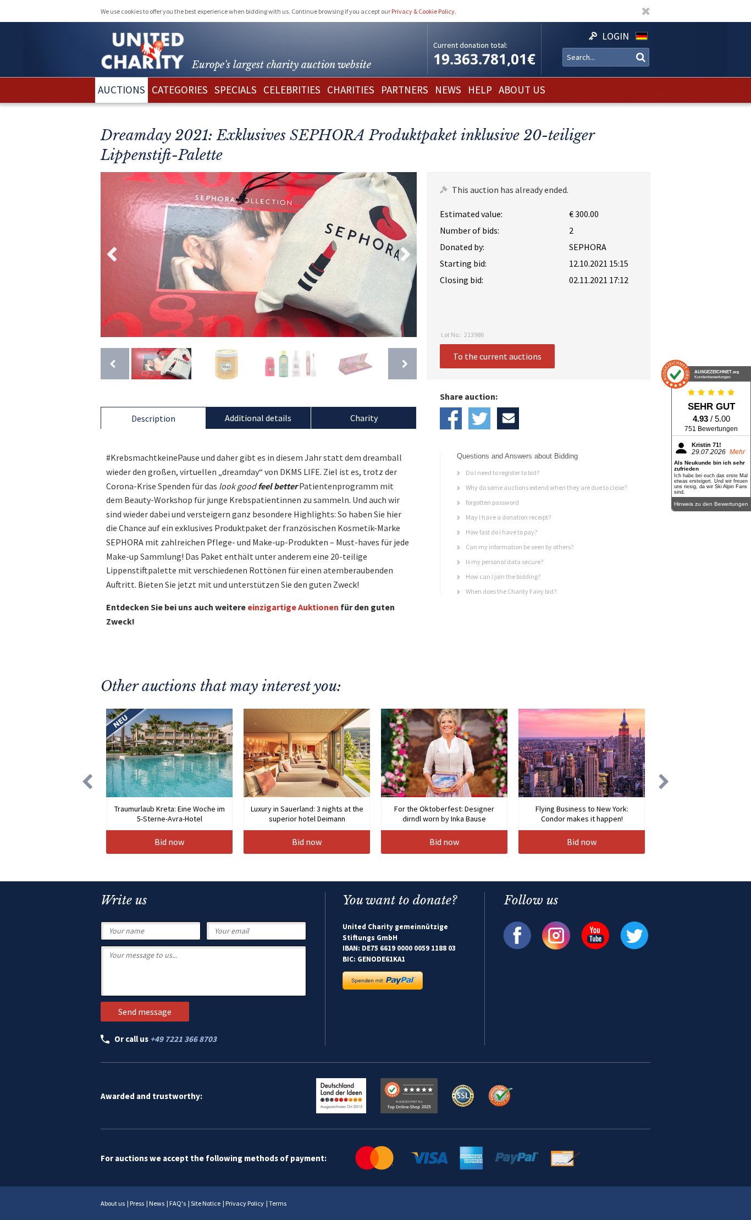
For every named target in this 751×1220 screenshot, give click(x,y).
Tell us (508, 418)
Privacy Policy (244, 1203)
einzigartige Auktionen (293, 606)
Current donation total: (470, 45)
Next (405, 254)
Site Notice (205, 1203)
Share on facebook (451, 418)
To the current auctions (497, 356)
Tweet (479, 418)
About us (113, 1203)
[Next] (402, 363)
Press (137, 1203)
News (156, 1203)
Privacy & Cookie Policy (423, 11)
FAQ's (177, 1203)
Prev (111, 254)
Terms (277, 1203)
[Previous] (115, 363)
